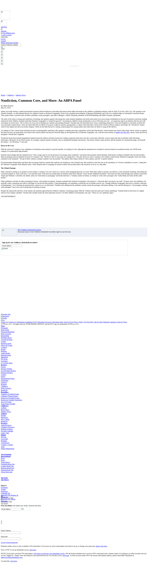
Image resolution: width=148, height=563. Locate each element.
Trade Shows (5, 462)
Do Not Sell (88, 322)
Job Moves (5, 480)
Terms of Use (68, 322)
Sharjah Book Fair (7, 470)
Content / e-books (7, 445)
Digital (3, 435)
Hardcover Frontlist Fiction (10, 398)
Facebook (4, 487)
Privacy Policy (79, 322)
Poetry (3, 377)
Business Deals (6, 343)
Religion (4, 351)
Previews (4, 423)
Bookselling (5, 336)
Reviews (4, 365)
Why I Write (5, 419)
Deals (3, 458)
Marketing (4, 357)
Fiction (3, 367)
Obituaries (4, 328)
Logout (8, 35)
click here (32, 550)
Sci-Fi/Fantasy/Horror (8, 371)
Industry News (21, 95)
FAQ (35, 322)
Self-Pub (4, 27)
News (3, 326)
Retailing (4, 441)
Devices (3, 437)
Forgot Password (12, 542)
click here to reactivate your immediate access (49, 553)
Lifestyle (4, 382)
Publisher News (6, 338)
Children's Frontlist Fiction (10, 394)
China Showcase (6, 472)
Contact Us (12, 322)
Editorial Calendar (109, 322)
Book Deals (5, 330)
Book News (5, 410)
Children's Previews (8, 427)
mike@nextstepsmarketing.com (11, 557)
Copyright (4, 439)
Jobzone (4, 31)
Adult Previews (6, 425)
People (3, 349)
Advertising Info (57, 322)
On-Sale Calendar (7, 431)
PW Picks (4, 359)
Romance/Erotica (7, 373)
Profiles (3, 415)
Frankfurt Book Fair (8, 464)
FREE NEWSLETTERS (9, 43)
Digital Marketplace (7, 449)
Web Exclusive (6, 388)
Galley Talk (5, 433)
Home (3, 95)
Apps (3, 447)
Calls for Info (97, 322)
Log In (3, 39)
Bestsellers (4, 392)
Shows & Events (6, 345)
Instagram (4, 491)
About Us (4, 322)
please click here (101, 546)
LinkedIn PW (5, 493)
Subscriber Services (44, 322)
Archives (119, 322)
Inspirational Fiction (8, 378)
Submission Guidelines (25, 322)
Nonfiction (4, 380)
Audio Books (5, 353)
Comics (3, 341)
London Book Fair (7, 466)
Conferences (5, 443)
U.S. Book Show (7, 363)
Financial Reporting (7, 332)
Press (125, 322)
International (6, 456)
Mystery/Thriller (6, 369)
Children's (10, 95)
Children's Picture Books (9, 396)
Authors (3, 408)
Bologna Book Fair (7, 468)
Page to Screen (6, 334)
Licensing (4, 361)
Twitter (3, 489)
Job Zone (4, 478)
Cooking (4, 347)
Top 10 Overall (6, 402)
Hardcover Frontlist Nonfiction (11, 400)
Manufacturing (6, 355)
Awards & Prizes (6, 340)
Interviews (4, 417)
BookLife (4, 390)
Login (4, 35)
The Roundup (6, 454)
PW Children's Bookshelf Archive (29, 230)
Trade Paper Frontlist (8, 404)
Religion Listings (7, 429)
